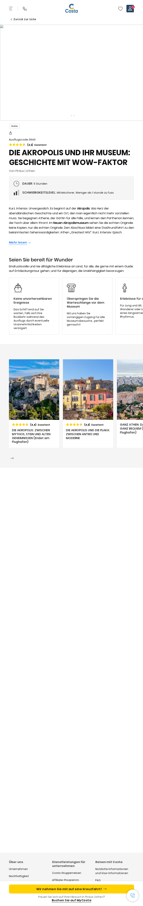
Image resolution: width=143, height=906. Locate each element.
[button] (120, 8)
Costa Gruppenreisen (66, 873)
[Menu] (11, 8)
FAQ (98, 880)
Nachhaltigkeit (19, 876)
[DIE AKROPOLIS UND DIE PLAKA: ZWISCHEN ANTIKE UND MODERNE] (88, 403)
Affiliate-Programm (65, 880)
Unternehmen (18, 869)
